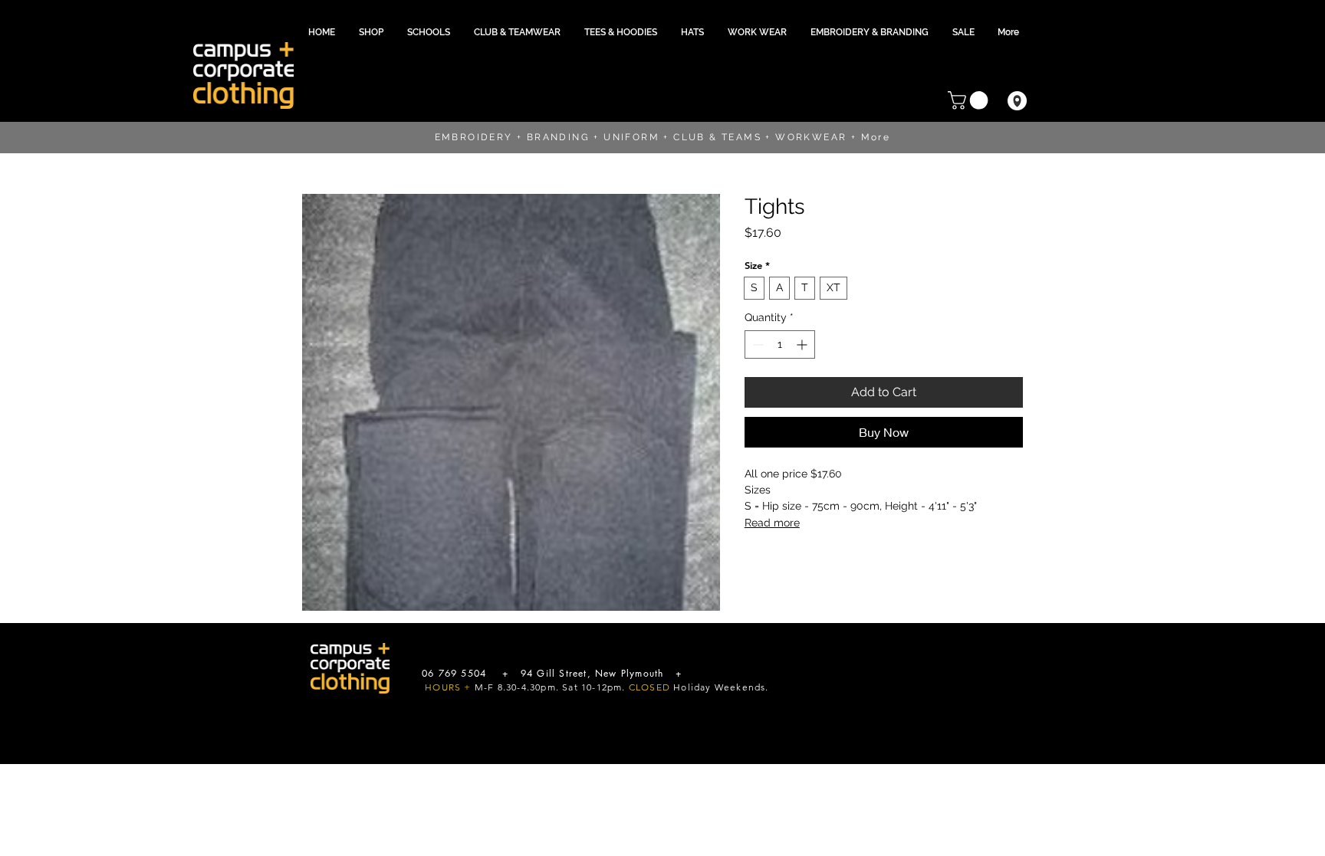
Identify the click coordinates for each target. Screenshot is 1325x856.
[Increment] (803, 344)
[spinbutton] (780, 344)
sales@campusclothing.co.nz (751, 673)
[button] (429, 32)
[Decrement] (756, 344)
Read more (772, 523)
